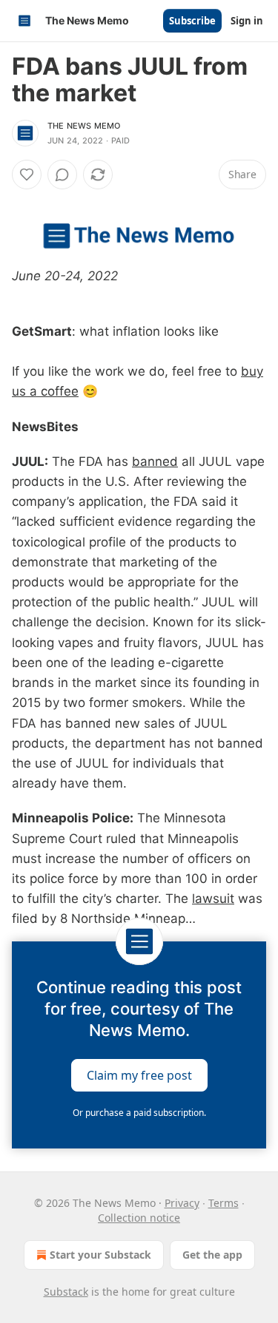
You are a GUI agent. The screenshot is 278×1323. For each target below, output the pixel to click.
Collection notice (139, 1218)
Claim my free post (139, 1074)
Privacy (182, 1203)
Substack (66, 1292)
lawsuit (213, 898)
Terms (223, 1203)
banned (155, 461)
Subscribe (192, 20)
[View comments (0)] (62, 174)
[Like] (27, 174)
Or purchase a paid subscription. (139, 1112)
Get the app (212, 1255)
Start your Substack (100, 1255)
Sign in (247, 20)
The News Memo (84, 126)
